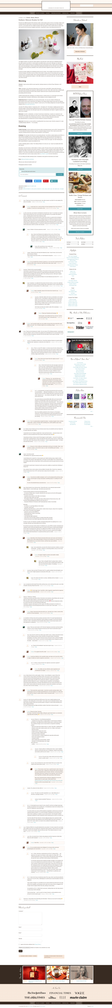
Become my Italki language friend (73, 257)
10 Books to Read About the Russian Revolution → (53, 957)
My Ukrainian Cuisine (73, 291)
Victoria (28, 17)
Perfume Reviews (56, 13)
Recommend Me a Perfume (73, 264)
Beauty (32, 17)
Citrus (90, 408)
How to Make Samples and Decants (80, 382)
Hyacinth (83, 408)
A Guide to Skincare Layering (72, 282)
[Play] (68, 352)
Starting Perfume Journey (80, 365)
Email (20, 932)
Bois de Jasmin (30, 1006)
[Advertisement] (87, 272)
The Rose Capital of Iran (72, 302)
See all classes (80, 231)
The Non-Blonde (87, 424)
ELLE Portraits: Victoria (72, 261)
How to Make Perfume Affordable (80, 373)
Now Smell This (73, 424)
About (32, 13)
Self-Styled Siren (87, 422)
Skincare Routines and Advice (27, 159)
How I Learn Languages (72, 256)
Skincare (37, 17)
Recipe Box (73, 290)
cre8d (92, 1006)
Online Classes (40, 13)
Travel (73, 275)
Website (20, 938)
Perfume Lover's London (72, 305)
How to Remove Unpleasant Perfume (80, 384)
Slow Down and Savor (80, 371)
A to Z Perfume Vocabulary (69, 400)
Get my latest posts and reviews (28, 171)
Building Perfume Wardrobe (80, 376)
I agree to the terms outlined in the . (30, 944)
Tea (69, 408)
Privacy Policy (37, 944)
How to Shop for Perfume (80, 368)
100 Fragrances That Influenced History (80, 381)
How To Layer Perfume (80, 379)
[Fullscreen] (91, 352)
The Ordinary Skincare (73, 280)
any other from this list (30, 104)
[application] (80, 346)
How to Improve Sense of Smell (80, 364)
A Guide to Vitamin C (73, 283)
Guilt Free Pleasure (72, 263)
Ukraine (72, 13)
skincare (49, 189)
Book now (80, 133)
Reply (44, 201)
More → (92, 411)
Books (47, 13)
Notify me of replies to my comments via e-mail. (40, 947)
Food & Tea (65, 13)
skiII (46, 189)
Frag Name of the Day (73, 421)
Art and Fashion (73, 272)
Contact (79, 13)
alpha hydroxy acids (28, 189)
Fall (24, 187)
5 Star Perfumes (73, 266)
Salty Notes (77, 408)
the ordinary (55, 189)
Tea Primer (73, 293)
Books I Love (72, 271)
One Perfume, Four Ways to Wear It (80, 378)
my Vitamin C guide (44, 153)
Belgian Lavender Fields (72, 304)
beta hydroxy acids (39, 189)
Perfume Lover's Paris (73, 301)
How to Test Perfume (80, 370)
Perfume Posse (87, 421)
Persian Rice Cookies (73, 294)
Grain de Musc (73, 422)
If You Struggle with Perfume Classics (80, 367)
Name (20, 927)
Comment (21, 911)
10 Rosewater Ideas (72, 285)
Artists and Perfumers (73, 274)
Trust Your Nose (80, 362)
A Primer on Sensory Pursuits (53, 6)
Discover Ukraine (73, 299)
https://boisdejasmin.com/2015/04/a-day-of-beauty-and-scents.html (48, 780)
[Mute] (89, 352)
